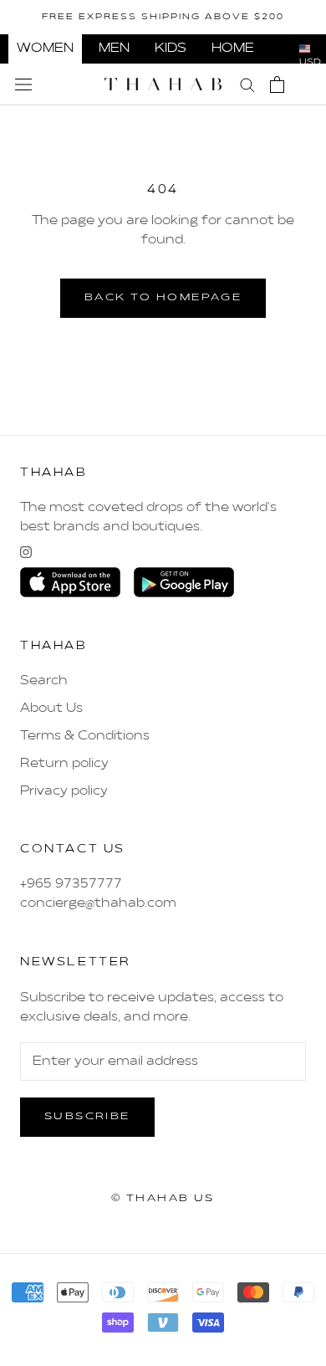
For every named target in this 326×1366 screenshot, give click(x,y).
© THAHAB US (162, 1199)
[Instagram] (26, 552)
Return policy (64, 764)
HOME (232, 48)
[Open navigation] (23, 84)
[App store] (70, 582)
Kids (170, 48)
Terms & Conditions (85, 736)
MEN (114, 48)
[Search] (247, 84)
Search (44, 681)
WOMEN (45, 48)
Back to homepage (163, 298)
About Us (51, 708)
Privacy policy (64, 791)
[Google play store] (184, 582)
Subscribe (87, 1117)
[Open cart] (277, 84)
